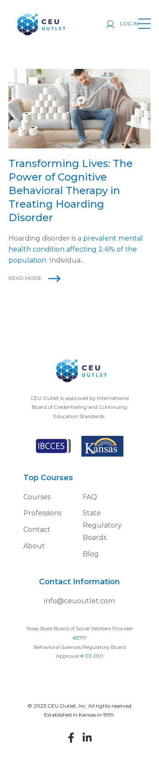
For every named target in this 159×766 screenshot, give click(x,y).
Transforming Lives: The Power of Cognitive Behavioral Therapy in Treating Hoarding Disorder (70, 190)
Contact (36, 529)
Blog (91, 554)
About (34, 546)
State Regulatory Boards (102, 525)
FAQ (90, 497)
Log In (128, 23)
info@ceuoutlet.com (79, 601)
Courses (36, 497)
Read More (25, 278)
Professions (42, 513)
